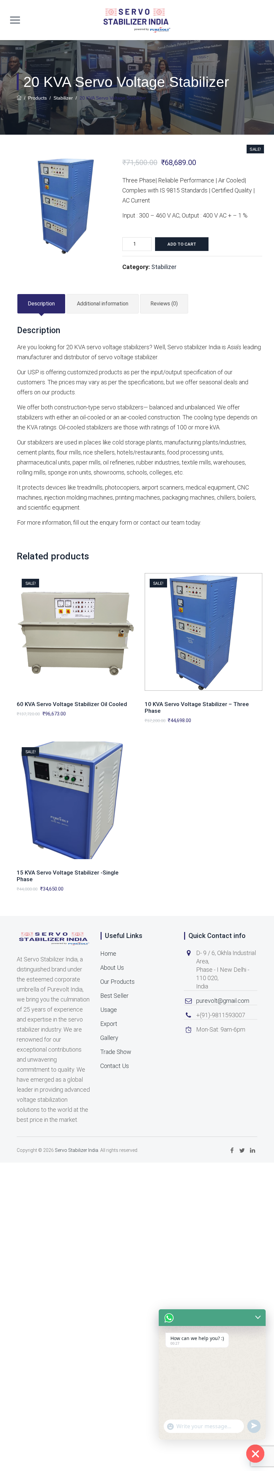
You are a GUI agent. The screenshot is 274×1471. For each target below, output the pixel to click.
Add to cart (181, 244)
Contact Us (114, 1065)
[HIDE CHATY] (255, 1454)
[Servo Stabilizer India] (136, 20)
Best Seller (114, 995)
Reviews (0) (164, 303)
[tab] (41, 303)
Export (108, 1023)
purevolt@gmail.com (222, 1000)
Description (41, 303)
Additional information (102, 303)
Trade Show (115, 1051)
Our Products (117, 981)
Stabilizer (163, 266)
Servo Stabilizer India (76, 1150)
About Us (112, 967)
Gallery (109, 1037)
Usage (108, 1009)
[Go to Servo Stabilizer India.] (19, 98)
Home (108, 953)
